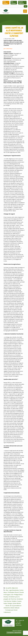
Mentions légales (17, 630)
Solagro (10, 603)
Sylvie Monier (17, 603)
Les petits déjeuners (12, 588)
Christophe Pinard (13, 592)
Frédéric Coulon (16, 601)
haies (5, 603)
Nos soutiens (13, 2)
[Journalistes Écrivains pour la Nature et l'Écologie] (6, 11)
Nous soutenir (5, 2)
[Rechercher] (25, 6)
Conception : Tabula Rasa (14, 632)
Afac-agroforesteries (12, 590)
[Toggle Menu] (25, 11)
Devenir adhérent (21, 2)
